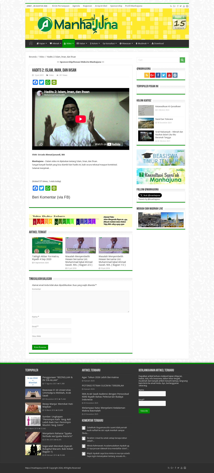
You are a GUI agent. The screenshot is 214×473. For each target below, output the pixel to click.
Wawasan (126, 43)
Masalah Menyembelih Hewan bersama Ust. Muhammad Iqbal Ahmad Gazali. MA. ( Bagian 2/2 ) (78, 260)
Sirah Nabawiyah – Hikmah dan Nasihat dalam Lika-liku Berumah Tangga (169, 135)
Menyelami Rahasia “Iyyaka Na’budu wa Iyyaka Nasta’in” (57, 435)
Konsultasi (110, 43)
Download (159, 43)
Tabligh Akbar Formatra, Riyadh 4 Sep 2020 (45, 258)
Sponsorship (116, 6)
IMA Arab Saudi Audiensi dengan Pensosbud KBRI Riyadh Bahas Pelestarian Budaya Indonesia (105, 396)
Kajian (42, 43)
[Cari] (182, 60)
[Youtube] (184, 6)
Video (69, 43)
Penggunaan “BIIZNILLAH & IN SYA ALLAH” (57, 379)
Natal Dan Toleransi (164, 119)
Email (35, 326)
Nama (35, 317)
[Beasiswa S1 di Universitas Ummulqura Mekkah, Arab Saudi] (33, 394)
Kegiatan (87, 6)
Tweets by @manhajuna (149, 199)
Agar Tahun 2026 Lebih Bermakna (100, 377)
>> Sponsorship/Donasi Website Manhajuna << (80, 62)
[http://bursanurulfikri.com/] (80, 220)
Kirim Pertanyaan (60, 6)
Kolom (95, 43)
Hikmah (56, 43)
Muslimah (142, 43)
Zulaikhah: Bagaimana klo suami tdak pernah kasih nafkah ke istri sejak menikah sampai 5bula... (104, 430)
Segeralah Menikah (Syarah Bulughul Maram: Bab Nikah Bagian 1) (57, 449)
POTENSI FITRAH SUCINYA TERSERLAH (103, 385)
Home (31, 43)
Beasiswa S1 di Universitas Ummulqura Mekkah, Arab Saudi (56, 393)
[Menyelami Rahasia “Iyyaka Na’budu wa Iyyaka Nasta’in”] (33, 437)
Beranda (33, 57)
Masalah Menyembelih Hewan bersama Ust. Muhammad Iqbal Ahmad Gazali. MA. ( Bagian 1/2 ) (112, 260)
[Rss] (171, 6)
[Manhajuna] (77, 23)
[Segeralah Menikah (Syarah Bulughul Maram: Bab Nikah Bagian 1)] (33, 450)
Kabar (82, 43)
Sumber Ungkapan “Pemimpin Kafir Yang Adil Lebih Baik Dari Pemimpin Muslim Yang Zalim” (56, 420)
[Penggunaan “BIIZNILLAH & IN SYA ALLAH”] (33, 381)
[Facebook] (178, 6)
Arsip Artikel (101, 6)
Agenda (76, 6)
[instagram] (187, 6)
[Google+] (174, 6)
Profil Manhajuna (133, 6)
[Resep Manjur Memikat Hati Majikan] (33, 408)
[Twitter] (180, 6)
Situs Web (36, 336)
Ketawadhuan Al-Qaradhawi (168, 106)
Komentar (36, 289)
